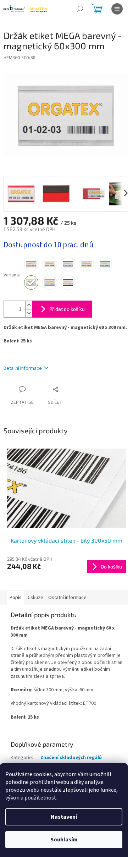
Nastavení (64, 817)
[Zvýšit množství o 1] (28, 305)
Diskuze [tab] (35, 597)
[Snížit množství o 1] (28, 313)
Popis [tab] (16, 597)
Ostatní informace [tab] (67, 597)
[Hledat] (80, 9)
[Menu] (117, 9)
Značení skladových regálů (71, 757)
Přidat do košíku (67, 309)
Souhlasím (64, 840)
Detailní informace (23, 368)
